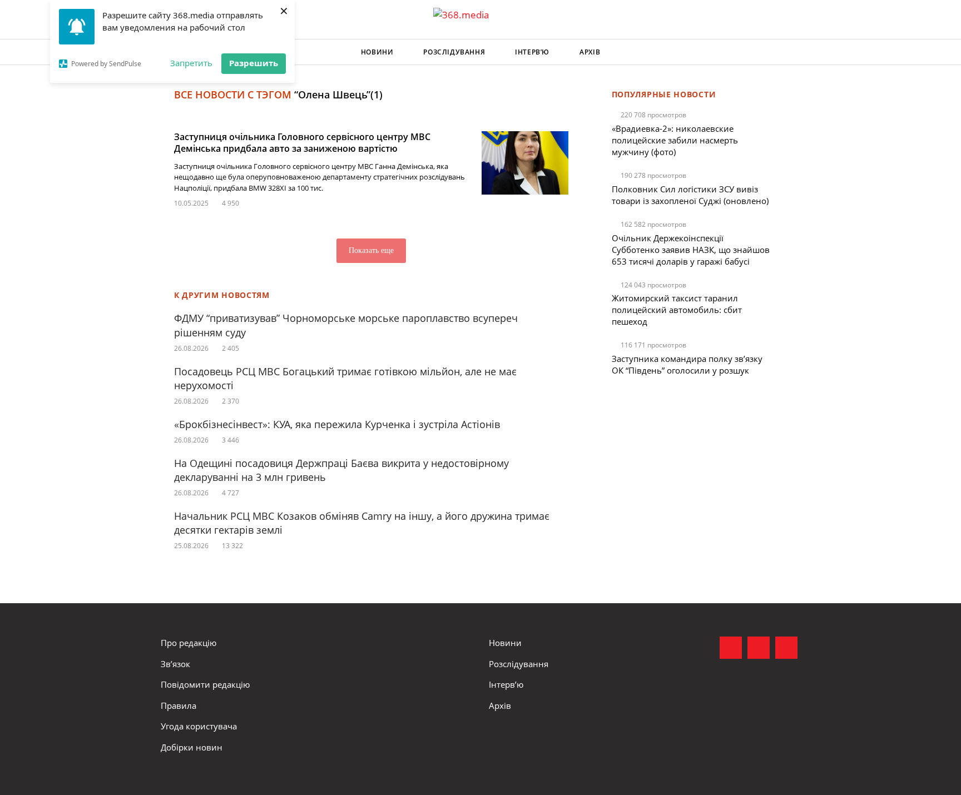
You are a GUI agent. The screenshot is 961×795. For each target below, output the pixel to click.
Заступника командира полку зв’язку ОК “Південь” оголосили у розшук (687, 364)
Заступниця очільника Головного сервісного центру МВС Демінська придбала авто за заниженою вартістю (302, 143)
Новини (377, 52)
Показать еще (371, 250)
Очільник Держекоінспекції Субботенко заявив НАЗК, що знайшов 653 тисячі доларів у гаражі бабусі (691, 249)
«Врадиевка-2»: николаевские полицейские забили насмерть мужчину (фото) (675, 140)
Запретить (191, 62)
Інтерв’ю (532, 52)
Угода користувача (199, 726)
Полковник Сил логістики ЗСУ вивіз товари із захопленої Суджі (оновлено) (690, 194)
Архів (589, 52)
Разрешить (253, 62)
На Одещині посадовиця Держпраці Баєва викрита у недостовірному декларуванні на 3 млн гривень (341, 470)
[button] (790, 52)
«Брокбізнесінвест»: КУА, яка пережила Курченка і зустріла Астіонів (338, 424)
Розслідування (454, 52)
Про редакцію (188, 642)
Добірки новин (191, 747)
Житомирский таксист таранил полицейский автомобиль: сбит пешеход (677, 309)
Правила (178, 705)
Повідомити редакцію (205, 684)
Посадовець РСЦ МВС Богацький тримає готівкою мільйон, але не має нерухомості (345, 378)
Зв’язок (175, 663)
